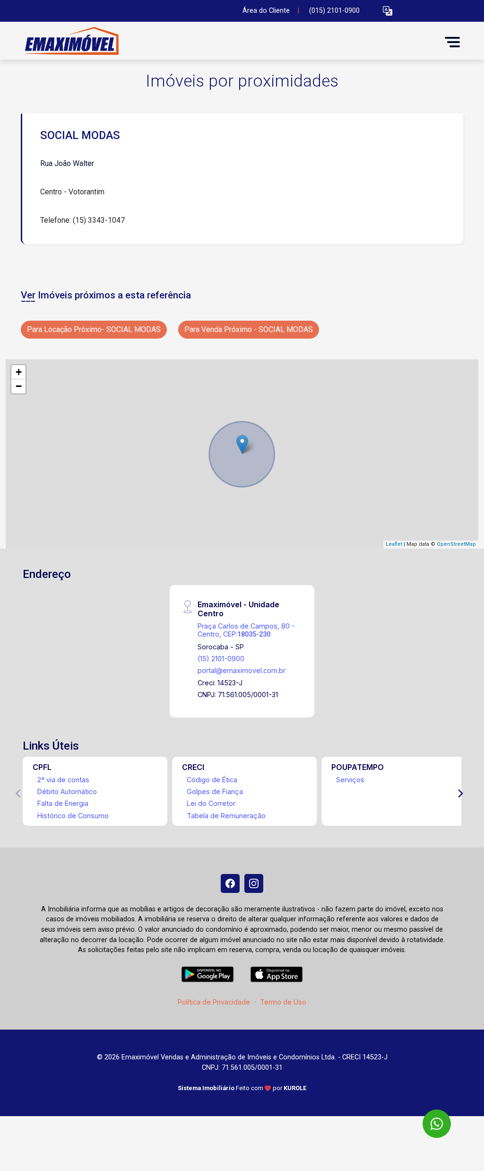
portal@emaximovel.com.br (241, 670)
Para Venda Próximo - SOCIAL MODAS (248, 329)
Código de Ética (212, 780)
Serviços (350, 780)
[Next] (459, 793)
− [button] (19, 386)
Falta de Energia (62, 803)
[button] (387, 11)
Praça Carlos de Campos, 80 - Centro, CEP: (246, 630)
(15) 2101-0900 (221, 659)
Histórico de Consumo (73, 816)
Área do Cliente (266, 11)
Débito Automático (67, 791)
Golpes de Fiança (215, 791)
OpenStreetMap (456, 544)
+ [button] (19, 372)
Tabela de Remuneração (226, 816)
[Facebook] (230, 883)
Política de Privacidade (214, 1002)
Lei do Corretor (211, 803)
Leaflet (394, 544)
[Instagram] (253, 883)
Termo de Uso (283, 1002)
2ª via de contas (63, 780)
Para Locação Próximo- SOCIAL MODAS (94, 329)
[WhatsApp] (437, 1124)
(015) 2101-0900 (334, 11)
